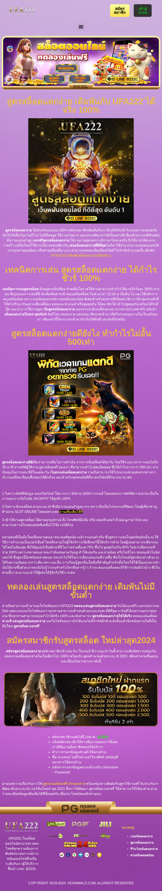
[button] (81, 26)
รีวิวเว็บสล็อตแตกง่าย (144, 849)
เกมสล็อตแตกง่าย (141, 836)
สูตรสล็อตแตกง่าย (142, 842)
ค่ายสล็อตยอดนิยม (142, 855)
